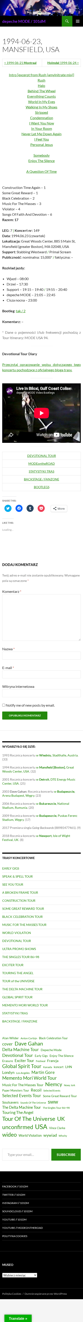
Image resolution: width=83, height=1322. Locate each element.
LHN (68, 1067)
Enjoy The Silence (41, 160)
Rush (41, 80)
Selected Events (51, 1090)
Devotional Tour (17, 1055)
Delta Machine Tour (20, 1049)
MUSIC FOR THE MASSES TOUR (24, 925)
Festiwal (40, 1061)
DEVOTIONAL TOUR (41, 456)
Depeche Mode (51, 1050)
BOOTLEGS (41, 487)
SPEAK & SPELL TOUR (17, 876)
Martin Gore (43, 1072)
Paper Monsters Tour (15, 1090)
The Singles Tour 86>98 (56, 1107)
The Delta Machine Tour (21, 1107)
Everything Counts (41, 96)
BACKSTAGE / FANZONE (41, 479)
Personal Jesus (41, 144)
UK (61, 1118)
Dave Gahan (29, 1043)
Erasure (7, 1061)
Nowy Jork (69, 1085)
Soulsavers (10, 1102)
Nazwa (8, 649)
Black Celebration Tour (53, 1038)
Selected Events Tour (21, 1095)
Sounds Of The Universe (33, 1102)
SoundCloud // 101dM (17, 1211)
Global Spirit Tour (21, 1066)
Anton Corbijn (29, 1038)
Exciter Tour (24, 1060)
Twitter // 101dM (13, 1194)
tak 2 (20, 311)
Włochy (63, 1135)
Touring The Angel (17, 1112)
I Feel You (41, 139)
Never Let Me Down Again (41, 134)
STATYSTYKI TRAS (41, 471)
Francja (52, 1060)
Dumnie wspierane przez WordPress (46, 1293)
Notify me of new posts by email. (30, 705)
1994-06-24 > (63, 63)
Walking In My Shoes (41, 107)
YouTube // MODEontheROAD (22, 1227)
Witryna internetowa (18, 686)
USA (41, 1126)
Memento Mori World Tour (29, 1078)
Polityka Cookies (14, 1236)
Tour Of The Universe (28, 1118)
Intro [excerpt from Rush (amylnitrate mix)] (41, 75)
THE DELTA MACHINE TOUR (22, 989)
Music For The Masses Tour (22, 1085)
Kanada (47, 1067)
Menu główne (77, 21)
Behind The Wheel (42, 91)
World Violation (30, 1135)
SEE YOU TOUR (12, 884)
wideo (9, 1134)
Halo (41, 85)
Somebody (41, 155)
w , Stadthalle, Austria (57, 755)
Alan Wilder (10, 1038)
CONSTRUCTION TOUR (18, 900)
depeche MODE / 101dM (24, 21)
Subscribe (66, 1154)
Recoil (36, 1090)
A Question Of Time (41, 171)
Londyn (8, 1072)
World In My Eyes (41, 101)
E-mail (8, 667)
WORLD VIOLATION (16, 933)
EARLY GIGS (10, 868)
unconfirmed (17, 1126)
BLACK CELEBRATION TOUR (22, 917)
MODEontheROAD (41, 463)
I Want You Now (41, 123)
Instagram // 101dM (15, 1203)
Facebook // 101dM (15, 1186)
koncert (59, 1067)
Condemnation (41, 118)
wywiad (50, 1135)
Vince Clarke (57, 1128)
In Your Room (41, 128)
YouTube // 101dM (14, 1219)
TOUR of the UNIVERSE (18, 981)
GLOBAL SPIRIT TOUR (17, 997)
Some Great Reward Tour (60, 1096)
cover (7, 1043)
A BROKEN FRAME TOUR (20, 892)
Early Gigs (41, 1056)
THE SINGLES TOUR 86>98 (20, 957)
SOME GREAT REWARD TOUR (23, 908)
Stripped (41, 112)
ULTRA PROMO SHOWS (19, 949)
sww (53, 1101)
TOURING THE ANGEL (17, 973)
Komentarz (11, 591)
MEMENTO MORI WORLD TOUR (25, 1005)
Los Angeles (23, 1072)
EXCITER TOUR (12, 965)
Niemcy (53, 1084)
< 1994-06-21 (20, 63)
